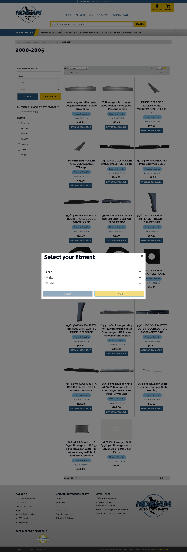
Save (119, 294)
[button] (142, 256)
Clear (68, 293)
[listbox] (93, 272)
